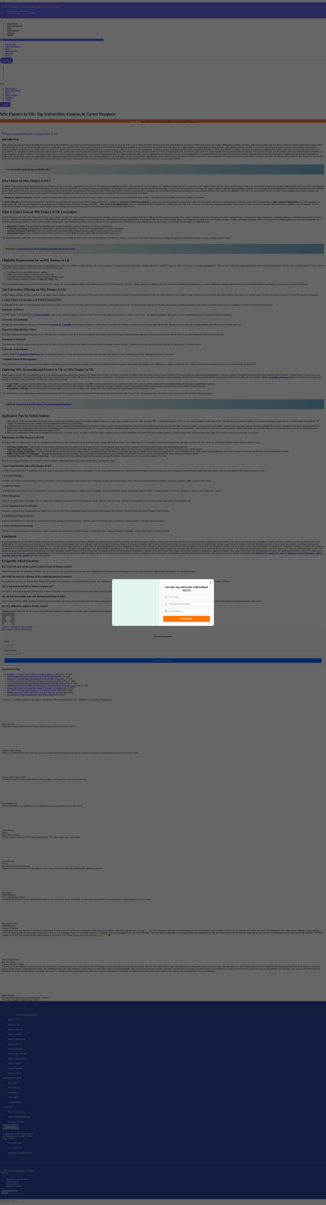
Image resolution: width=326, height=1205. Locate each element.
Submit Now (186, 619)
